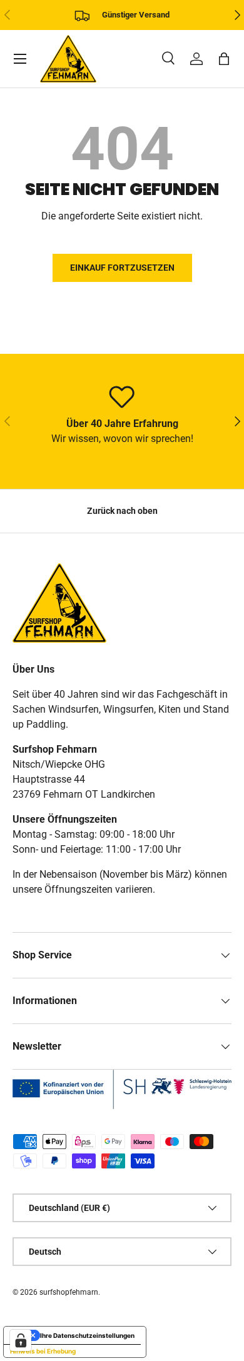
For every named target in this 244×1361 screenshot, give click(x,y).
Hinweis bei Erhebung (43, 1351)
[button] (224, 59)
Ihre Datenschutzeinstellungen (87, 1335)
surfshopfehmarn (68, 1292)
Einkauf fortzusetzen (122, 268)
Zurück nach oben (122, 511)
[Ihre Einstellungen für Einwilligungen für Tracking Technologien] (20, 1340)
